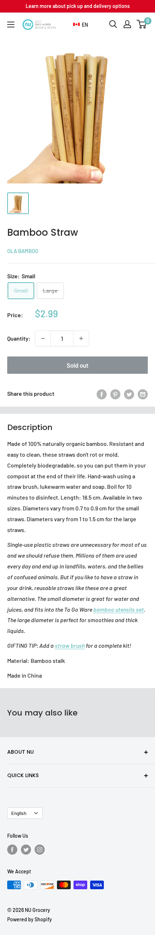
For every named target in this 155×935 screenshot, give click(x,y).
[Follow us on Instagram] (40, 850)
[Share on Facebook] (102, 393)
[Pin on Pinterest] (115, 393)
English (18, 813)
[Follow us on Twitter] (26, 850)
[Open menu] (10, 24)
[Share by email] (143, 393)
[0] (141, 24)
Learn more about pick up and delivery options (78, 6)
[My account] (127, 24)
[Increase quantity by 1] (81, 338)
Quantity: (19, 338)
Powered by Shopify (29, 919)
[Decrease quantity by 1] (42, 338)
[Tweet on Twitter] (129, 393)
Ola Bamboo (22, 251)
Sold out (77, 365)
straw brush (70, 645)
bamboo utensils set (118, 609)
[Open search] (113, 24)
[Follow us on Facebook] (12, 850)
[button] (80, 25)
